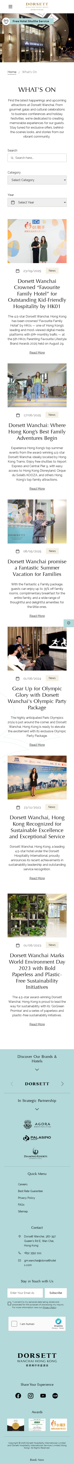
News (52, 270)
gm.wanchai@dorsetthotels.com (40, 1263)
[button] (62, 1083)
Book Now (37, 1460)
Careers (23, 1184)
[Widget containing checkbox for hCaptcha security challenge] (37, 1324)
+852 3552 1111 (32, 1253)
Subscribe (56, 1293)
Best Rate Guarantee (30, 1191)
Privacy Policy (26, 1197)
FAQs (21, 1204)
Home (12, 72)
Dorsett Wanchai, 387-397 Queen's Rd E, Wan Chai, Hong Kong (40, 1241)
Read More (37, 352)
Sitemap (23, 1211)
